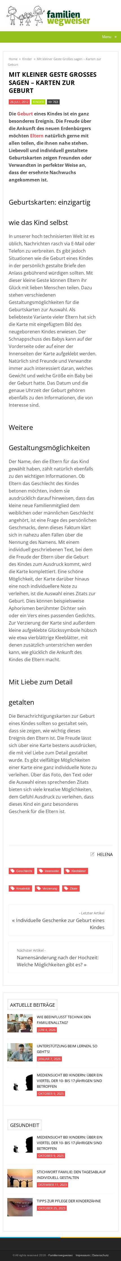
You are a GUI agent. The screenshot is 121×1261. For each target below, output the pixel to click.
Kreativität (23, 888)
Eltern (37, 136)
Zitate (73, 888)
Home (13, 59)
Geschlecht (24, 871)
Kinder (27, 59)
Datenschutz (100, 1255)
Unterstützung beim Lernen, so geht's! (67, 1048)
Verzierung (49, 888)
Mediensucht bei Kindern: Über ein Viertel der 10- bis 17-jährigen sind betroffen (69, 1080)
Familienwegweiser (60, 1255)
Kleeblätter (78, 871)
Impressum (83, 1255)
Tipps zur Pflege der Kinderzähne (69, 1200)
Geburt (25, 114)
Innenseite (52, 871)
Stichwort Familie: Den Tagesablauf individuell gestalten (71, 1174)
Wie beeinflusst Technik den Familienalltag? (64, 1019)
